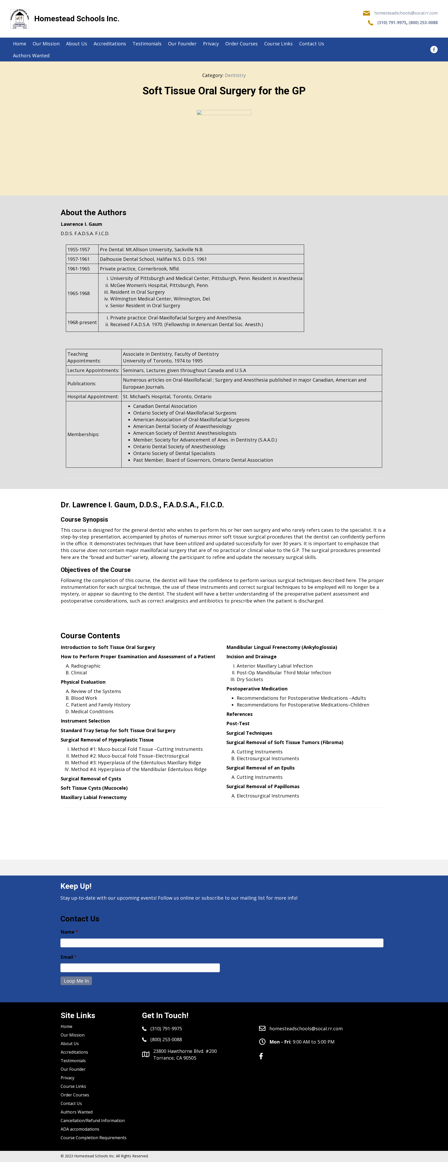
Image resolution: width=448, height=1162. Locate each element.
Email (68, 957)
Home (66, 1026)
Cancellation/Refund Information (93, 1120)
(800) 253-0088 (423, 22)
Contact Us (71, 1103)
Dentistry (235, 75)
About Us (70, 1043)
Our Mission (73, 1035)
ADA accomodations (80, 1129)
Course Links (73, 1086)
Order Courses (75, 1095)
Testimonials (73, 1060)
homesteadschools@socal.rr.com (406, 13)
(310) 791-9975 (391, 22)
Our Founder (73, 1069)
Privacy (67, 1078)
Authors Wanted (77, 1112)
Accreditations (74, 1052)
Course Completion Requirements (94, 1137)
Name (69, 932)
